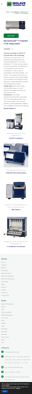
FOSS (12, 49)
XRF (2, 342)
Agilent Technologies (7, 304)
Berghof (3, 323)
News (3, 284)
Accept (4, 391)
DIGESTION (16, 133)
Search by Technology (7, 279)
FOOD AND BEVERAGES (17, 204)
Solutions (3, 265)
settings (18, 388)
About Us (4, 287)
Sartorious (4, 329)
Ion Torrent (4, 318)
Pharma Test (5, 337)
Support (3, 268)
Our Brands (4, 281)
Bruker (3, 306)
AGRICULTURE (10, 133)
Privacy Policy (5, 295)
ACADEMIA (6, 241)
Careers (3, 290)
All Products (15, 12)
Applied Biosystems (7, 315)
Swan (2, 320)
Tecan (3, 326)
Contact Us (4, 292)
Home (8, 12)
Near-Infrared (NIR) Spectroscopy (17, 170)
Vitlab (3, 340)
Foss (2, 309)
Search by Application (7, 276)
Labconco (4, 334)
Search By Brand (6, 273)
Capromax (4, 331)
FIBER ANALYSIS (21, 241)
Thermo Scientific (6, 312)
